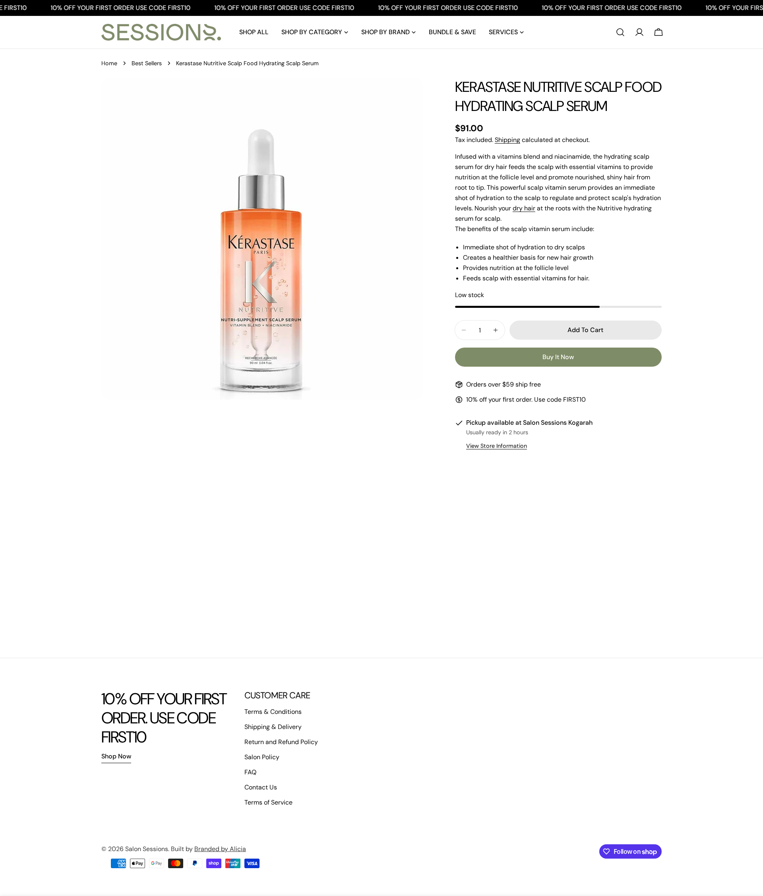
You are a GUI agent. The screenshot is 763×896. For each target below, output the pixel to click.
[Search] (620, 32)
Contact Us (260, 787)
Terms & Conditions (273, 711)
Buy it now (558, 357)
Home (109, 63)
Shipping (507, 140)
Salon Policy (261, 757)
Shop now (116, 756)
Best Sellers (147, 63)
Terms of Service (268, 802)
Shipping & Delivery (273, 727)
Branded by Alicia (220, 849)
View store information (496, 445)
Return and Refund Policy (281, 742)
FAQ (250, 772)
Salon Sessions (146, 849)
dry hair (524, 208)
